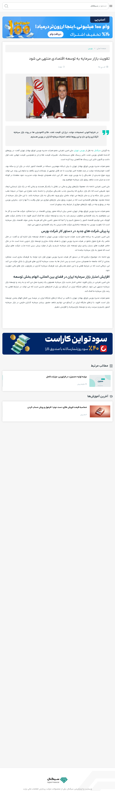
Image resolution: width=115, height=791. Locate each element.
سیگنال (97, 150)
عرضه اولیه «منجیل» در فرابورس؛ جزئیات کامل (100, 381)
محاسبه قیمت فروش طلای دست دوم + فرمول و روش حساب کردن (100, 411)
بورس (90, 48)
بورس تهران (79, 150)
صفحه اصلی (101, 48)
